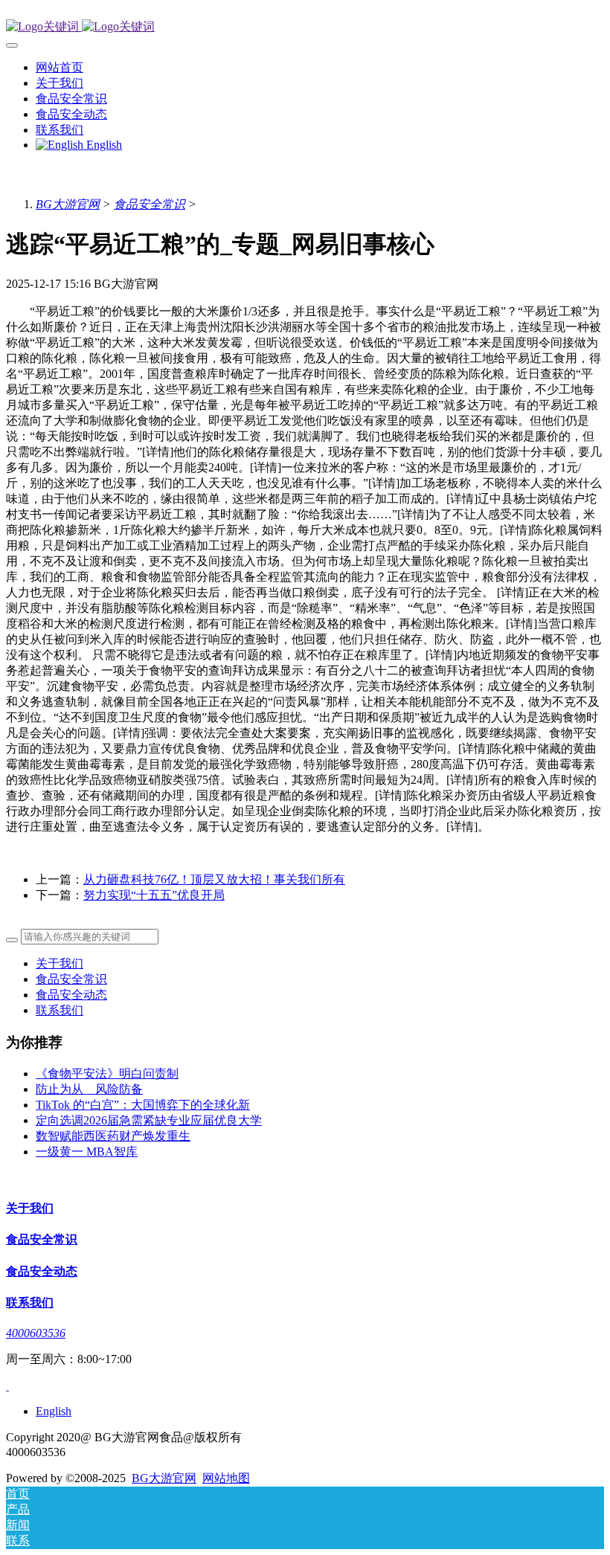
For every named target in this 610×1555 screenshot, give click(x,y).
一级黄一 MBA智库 (87, 1151)
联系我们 (59, 1010)
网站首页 (59, 67)
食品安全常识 (149, 204)
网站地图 (226, 1478)
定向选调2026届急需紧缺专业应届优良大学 (149, 1120)
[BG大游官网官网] (305, 27)
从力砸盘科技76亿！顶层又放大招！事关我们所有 (214, 879)
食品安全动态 (71, 994)
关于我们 (59, 963)
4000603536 (35, 1333)
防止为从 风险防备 (89, 1089)
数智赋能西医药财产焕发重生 (113, 1136)
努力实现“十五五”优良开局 (154, 895)
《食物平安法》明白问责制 (107, 1073)
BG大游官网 (68, 204)
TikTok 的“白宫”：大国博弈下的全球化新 (143, 1104)
